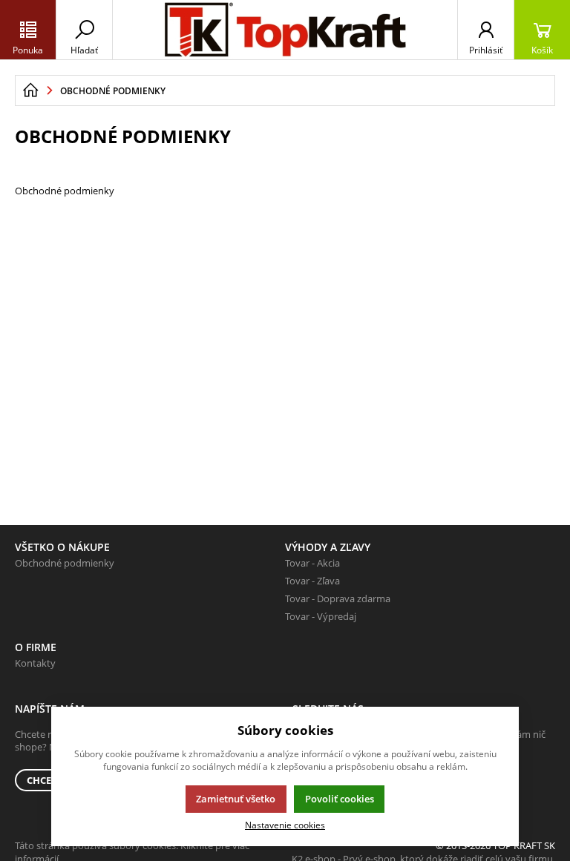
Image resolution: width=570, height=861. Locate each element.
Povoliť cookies (339, 798)
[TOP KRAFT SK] (285, 29)
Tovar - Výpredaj (320, 616)
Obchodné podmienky (64, 563)
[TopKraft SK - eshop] (30, 90)
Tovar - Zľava (312, 580)
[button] (28, 29)
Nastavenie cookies (285, 825)
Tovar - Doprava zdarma (337, 598)
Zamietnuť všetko (235, 798)
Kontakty (35, 663)
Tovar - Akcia (312, 563)
